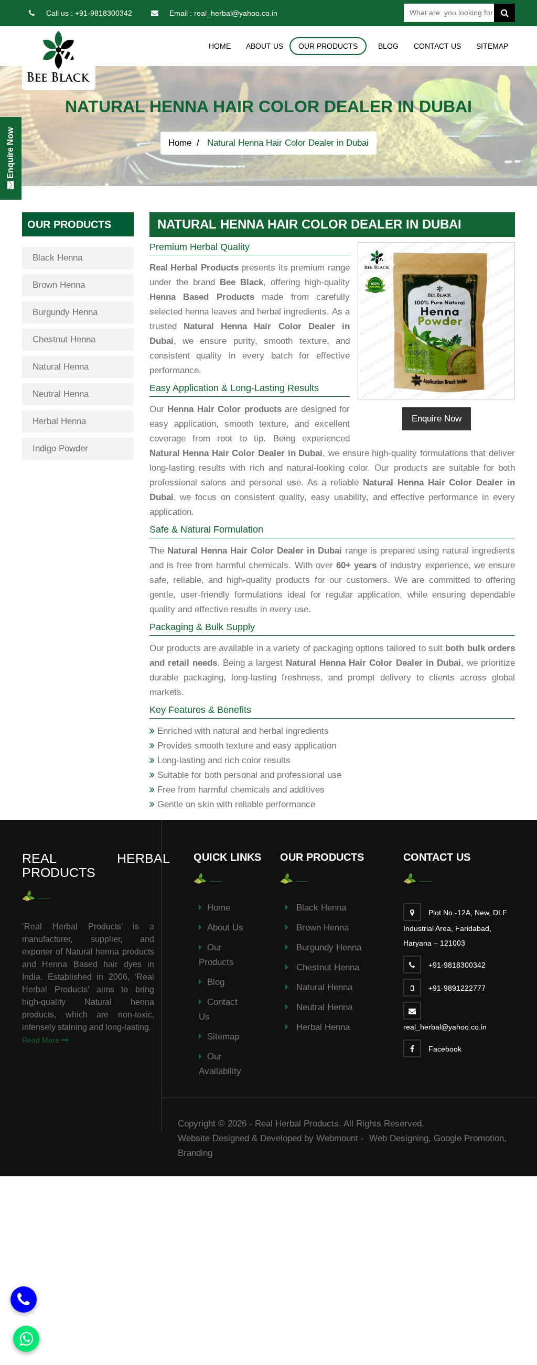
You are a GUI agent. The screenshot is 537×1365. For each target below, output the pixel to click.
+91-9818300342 (103, 13)
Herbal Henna (59, 421)
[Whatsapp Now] (26, 1339)
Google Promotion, (470, 1138)
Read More (41, 1040)
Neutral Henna (61, 394)
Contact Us (437, 46)
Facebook (444, 1049)
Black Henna (57, 258)
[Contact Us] (23, 1299)
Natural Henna (61, 367)
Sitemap (492, 46)
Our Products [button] (328, 46)
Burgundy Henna (65, 312)
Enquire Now (436, 419)
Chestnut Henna (64, 339)
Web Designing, (400, 1138)
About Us (264, 46)
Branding (195, 1153)
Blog (388, 46)
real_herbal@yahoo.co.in (235, 13)
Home (220, 46)
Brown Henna (59, 285)
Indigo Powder (60, 448)
